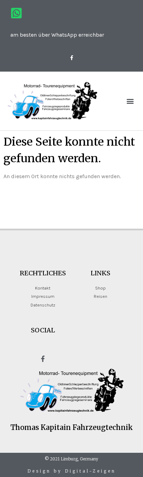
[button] (130, 101)
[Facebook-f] (71, 57)
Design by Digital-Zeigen (71, 471)
